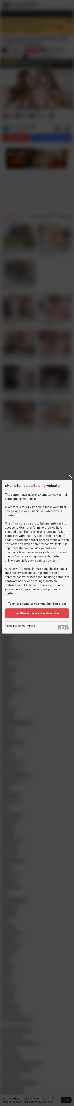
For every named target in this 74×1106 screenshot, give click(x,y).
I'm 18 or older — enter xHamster (37, 613)
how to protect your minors (20, 626)
